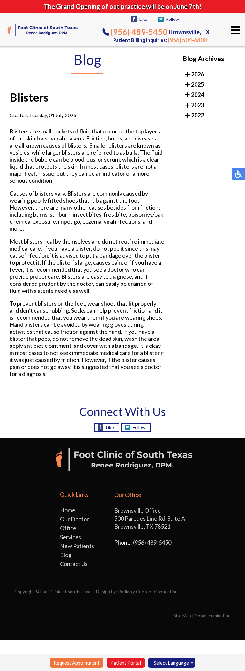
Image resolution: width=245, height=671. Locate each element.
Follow (172, 19)
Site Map (182, 615)
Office (68, 527)
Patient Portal (125, 663)
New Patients (77, 545)
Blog (65, 554)
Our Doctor (74, 519)
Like (143, 19)
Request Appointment (77, 663)
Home (67, 510)
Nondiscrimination (213, 615)
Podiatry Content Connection (148, 591)
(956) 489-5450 (138, 31)
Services (70, 536)
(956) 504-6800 (187, 40)
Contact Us (74, 563)
